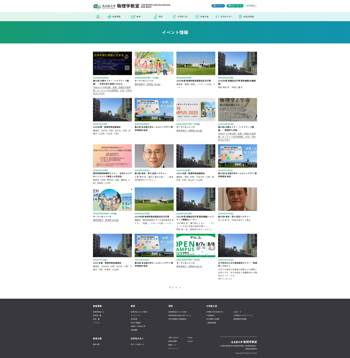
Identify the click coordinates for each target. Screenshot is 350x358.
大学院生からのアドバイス (243, 315)
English (252, 6)
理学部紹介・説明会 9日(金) (106, 220)
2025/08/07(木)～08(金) (188, 124)
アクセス (219, 6)
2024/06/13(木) (142, 213)
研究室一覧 (97, 315)
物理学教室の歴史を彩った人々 (179, 315)
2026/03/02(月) (226, 77)
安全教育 (134, 319)
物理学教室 (128, 6)
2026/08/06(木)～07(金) (146, 77)
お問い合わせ (236, 6)
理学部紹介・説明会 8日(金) (189, 130)
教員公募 (96, 344)
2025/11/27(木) (100, 124)
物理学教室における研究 (177, 312)
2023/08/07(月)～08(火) (188, 260)
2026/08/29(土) (101, 77)
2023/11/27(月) (100, 260)
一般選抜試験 (211, 323)
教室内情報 (172, 341)
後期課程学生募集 (240, 319)
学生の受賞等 (136, 323)
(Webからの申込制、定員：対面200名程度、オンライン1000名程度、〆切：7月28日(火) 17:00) (112, 90)
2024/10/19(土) (225, 170)
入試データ (237, 312)
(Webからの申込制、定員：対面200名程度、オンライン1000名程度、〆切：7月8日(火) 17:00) (237, 136)
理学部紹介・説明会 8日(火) (189, 266)
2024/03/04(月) (184, 213)
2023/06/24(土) (226, 260)
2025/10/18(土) (142, 124)
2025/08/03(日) (226, 124)
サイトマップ (173, 348)
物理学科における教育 (139, 312)
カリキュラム (136, 315)
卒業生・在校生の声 (138, 326)
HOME (189, 338)
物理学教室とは (98, 312)
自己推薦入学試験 (212, 319)
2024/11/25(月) (183, 170)
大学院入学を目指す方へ (215, 312)
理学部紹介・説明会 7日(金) (148, 84)
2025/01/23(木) (100, 170)
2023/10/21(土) (142, 260)
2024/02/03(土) (226, 213)
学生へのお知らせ (137, 344)
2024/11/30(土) (142, 170)
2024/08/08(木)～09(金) (105, 213)
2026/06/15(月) (183, 77)
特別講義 (134, 330)
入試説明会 (210, 315)
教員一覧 (96, 319)
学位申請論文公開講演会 (177, 319)
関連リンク (172, 345)
